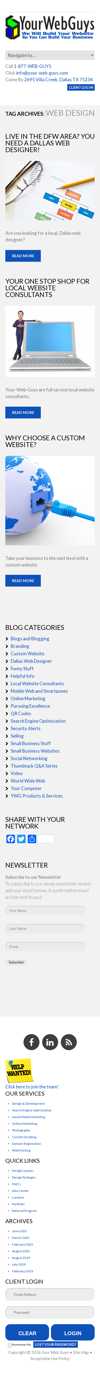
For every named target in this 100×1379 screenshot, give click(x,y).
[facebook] (31, 1042)
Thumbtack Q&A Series (34, 766)
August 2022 (21, 1251)
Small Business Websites (35, 751)
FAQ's (16, 1184)
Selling (17, 736)
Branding (20, 646)
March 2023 (20, 1238)
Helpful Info (22, 676)
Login (72, 1333)
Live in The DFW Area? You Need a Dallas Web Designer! (50, 142)
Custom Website (27, 653)
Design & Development (28, 1103)
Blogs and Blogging (30, 638)
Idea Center (20, 1191)
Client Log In (81, 87)
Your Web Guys (55, 1352)
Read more (23, 255)
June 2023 (19, 1231)
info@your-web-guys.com (42, 73)
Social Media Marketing (28, 1117)
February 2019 (22, 1271)
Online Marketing (28, 698)
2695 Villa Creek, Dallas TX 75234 (58, 79)
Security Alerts (26, 728)
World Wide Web (28, 781)
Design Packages (24, 1177)
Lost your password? (55, 1344)
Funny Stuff (22, 668)
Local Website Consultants (37, 683)
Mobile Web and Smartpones (39, 691)
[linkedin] (50, 1042)
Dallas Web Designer (31, 661)
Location (18, 1197)
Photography (21, 1130)
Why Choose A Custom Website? (45, 441)
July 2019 (19, 1264)
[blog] (69, 1042)
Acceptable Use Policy (50, 1358)
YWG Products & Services (37, 796)
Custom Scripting (24, 1137)
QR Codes (21, 713)
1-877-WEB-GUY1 (32, 66)
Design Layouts (23, 1171)
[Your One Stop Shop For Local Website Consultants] (50, 341)
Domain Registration (26, 1144)
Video (17, 773)
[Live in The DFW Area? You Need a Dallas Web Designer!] (50, 190)
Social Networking (29, 758)
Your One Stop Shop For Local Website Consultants (47, 287)
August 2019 (21, 1258)
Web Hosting (21, 1150)
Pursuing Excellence (30, 706)
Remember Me (21, 1344)
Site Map (81, 1352)
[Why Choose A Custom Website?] (50, 500)
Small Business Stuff (31, 743)
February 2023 (22, 1244)
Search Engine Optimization (38, 721)
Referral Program (24, 1211)
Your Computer (26, 788)
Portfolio (18, 1204)
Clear (27, 1333)
